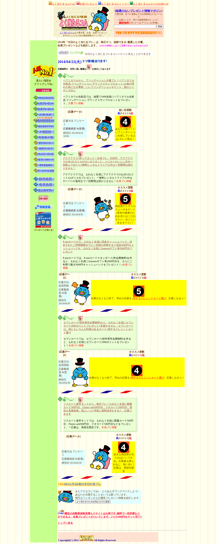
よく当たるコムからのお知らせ (151, 4)
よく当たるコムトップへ (115, 4)
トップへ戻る (65, 523)
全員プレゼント (89, 4)
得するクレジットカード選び (149, 298)
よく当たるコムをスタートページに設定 (139, 32)
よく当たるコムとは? (64, 4)
